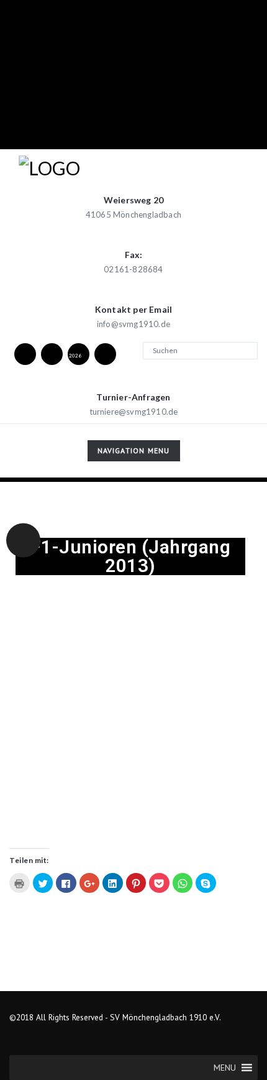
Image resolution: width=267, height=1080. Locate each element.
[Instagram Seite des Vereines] (52, 353)
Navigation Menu (133, 453)
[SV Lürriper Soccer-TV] (105, 353)
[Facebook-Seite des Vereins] (25, 353)
